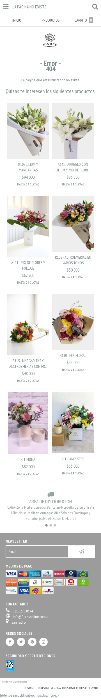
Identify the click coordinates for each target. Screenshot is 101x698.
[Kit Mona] (28, 452)
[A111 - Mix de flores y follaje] (28, 255)
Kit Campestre (73, 458)
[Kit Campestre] (73, 451)
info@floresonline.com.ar (31, 616)
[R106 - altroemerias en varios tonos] (73, 250)
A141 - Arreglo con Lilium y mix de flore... (73, 167)
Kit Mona (28, 459)
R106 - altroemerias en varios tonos (73, 260)
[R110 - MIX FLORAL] (73, 348)
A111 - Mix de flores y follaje (28, 265)
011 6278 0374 (23, 611)
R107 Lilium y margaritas (28, 167)
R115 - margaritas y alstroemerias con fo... (28, 363)
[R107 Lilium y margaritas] (28, 157)
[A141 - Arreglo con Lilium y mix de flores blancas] (73, 157)
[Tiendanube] (14, 682)
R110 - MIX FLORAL (73, 355)
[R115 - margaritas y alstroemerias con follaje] (28, 353)
